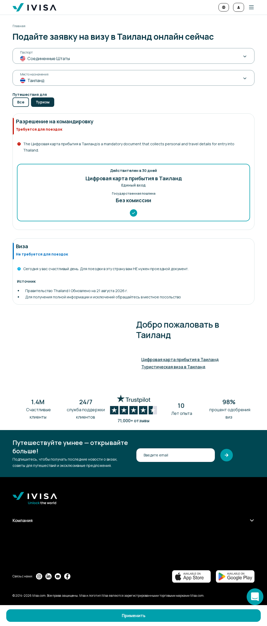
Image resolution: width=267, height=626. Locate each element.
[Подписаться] (226, 455)
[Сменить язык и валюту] (224, 7)
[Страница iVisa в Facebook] (67, 576)
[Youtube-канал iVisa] (58, 576)
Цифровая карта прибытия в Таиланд (180, 359)
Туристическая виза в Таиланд (173, 367)
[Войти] (238, 7)
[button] (249, 7)
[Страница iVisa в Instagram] (39, 576)
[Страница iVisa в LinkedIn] (48, 576)
